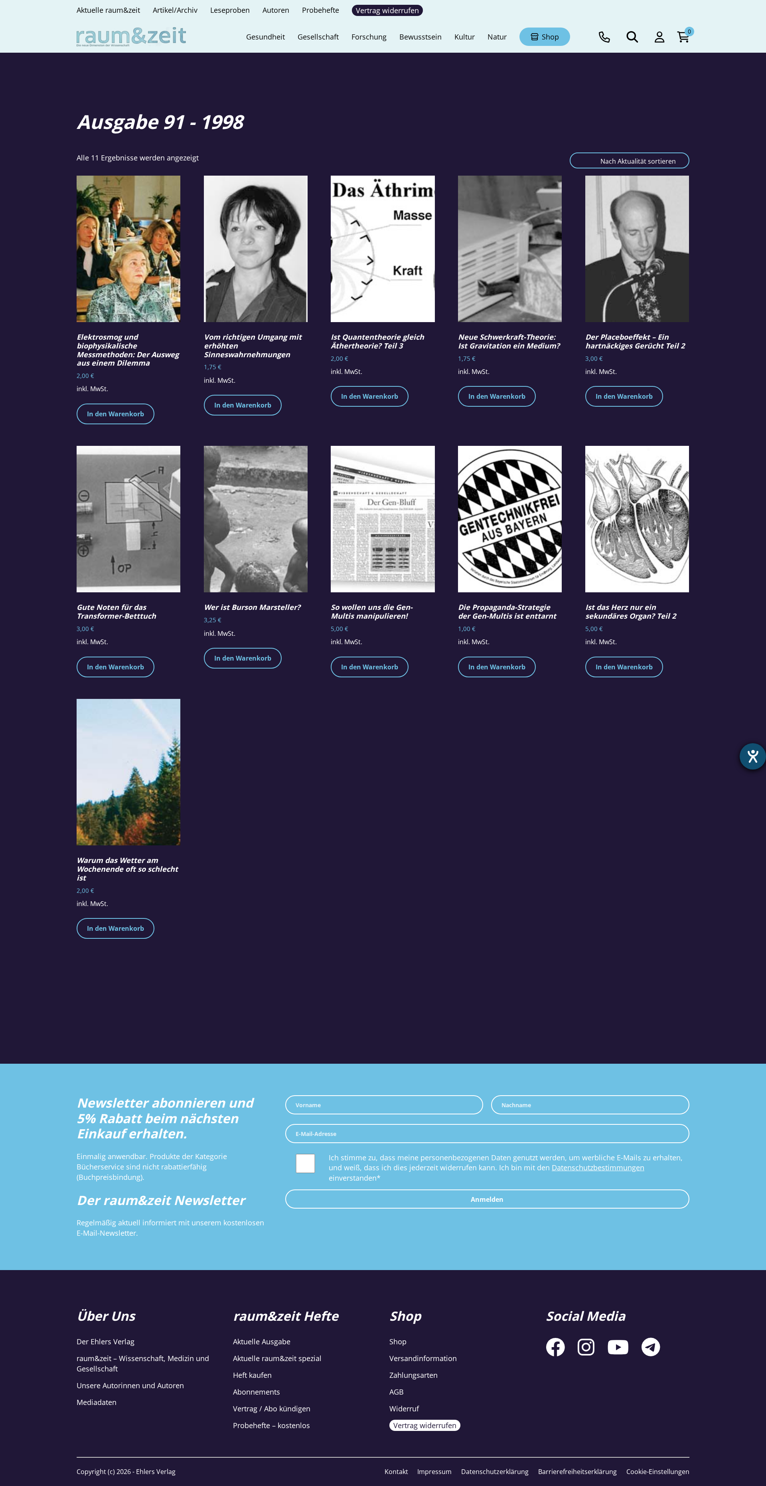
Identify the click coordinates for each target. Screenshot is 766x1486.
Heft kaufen (252, 1375)
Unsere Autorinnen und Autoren (130, 1385)
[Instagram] (586, 1347)
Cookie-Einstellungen (657, 1471)
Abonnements (256, 1392)
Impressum (434, 1471)
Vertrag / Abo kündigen (271, 1408)
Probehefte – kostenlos (271, 1425)
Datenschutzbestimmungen (598, 1167)
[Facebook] (555, 1347)
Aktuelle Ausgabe (261, 1341)
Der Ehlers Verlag (105, 1341)
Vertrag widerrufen (424, 1425)
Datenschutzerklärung (495, 1471)
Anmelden (487, 1199)
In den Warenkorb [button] (115, 414)
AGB (396, 1392)
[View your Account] (659, 37)
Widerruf (404, 1408)
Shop (398, 1341)
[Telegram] (651, 1347)
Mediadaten (96, 1402)
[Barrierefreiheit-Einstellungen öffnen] (753, 756)
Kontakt (396, 1471)
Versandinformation (423, 1358)
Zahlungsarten (413, 1375)
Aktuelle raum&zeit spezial (277, 1358)
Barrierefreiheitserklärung (577, 1471)
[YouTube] (618, 1347)
